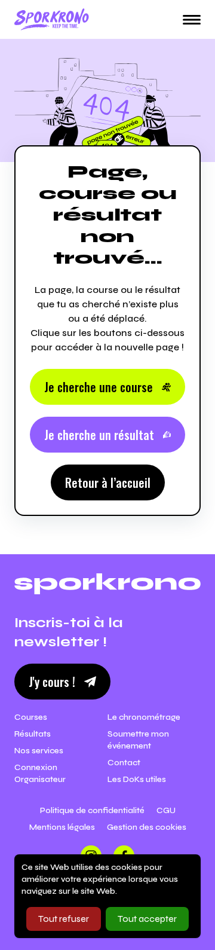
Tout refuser (63, 918)
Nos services (38, 751)
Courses (30, 717)
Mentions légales (62, 827)
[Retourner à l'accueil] (51, 19)
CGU (166, 810)
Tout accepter (147, 918)
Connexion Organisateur (40, 773)
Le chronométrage (144, 717)
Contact (124, 762)
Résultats (32, 734)
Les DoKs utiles (137, 779)
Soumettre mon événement (138, 740)
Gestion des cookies (146, 827)
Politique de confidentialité (92, 810)
